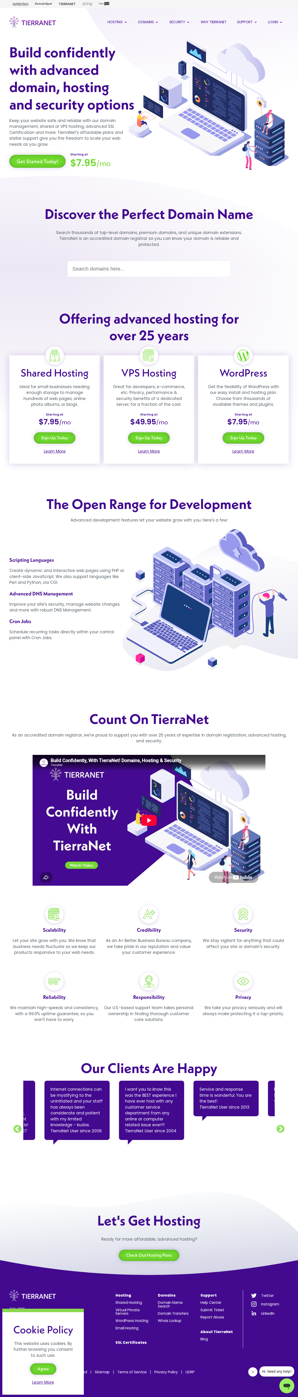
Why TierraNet (214, 22)
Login (273, 22)
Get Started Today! (37, 161)
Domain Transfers (173, 1313)
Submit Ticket (212, 1310)
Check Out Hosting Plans (149, 1255)
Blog (204, 1339)
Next (280, 1129)
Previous (17, 1129)
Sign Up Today (54, 437)
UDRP (190, 1372)
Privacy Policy (166, 1372)
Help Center (210, 1302)
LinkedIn (267, 1313)
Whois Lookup (169, 1320)
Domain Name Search (170, 1304)
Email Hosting (127, 1328)
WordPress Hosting (131, 1320)
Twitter (267, 1295)
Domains (146, 22)
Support (245, 22)
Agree (43, 1368)
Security (177, 22)
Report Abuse (212, 1317)
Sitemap (102, 1372)
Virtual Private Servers (127, 1312)
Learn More (55, 451)
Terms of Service (132, 1372)
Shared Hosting (128, 1302)
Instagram (270, 1304)
